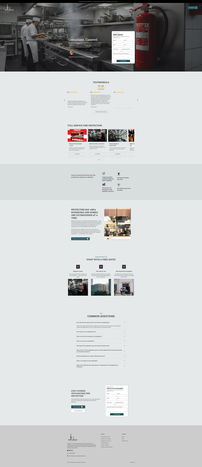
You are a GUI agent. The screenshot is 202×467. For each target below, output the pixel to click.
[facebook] (67, 450)
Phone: (125, 40)
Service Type (115, 49)
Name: (114, 40)
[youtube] (72, 450)
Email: (114, 44)
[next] (137, 100)
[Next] (133, 146)
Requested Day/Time (126, 49)
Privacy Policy (132, 462)
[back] (64, 100)
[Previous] (69, 146)
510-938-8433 (72, 453)
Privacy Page (120, 1)
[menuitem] (89, 8)
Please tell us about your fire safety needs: (121, 53)
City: (124, 44)
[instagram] (69, 450)
